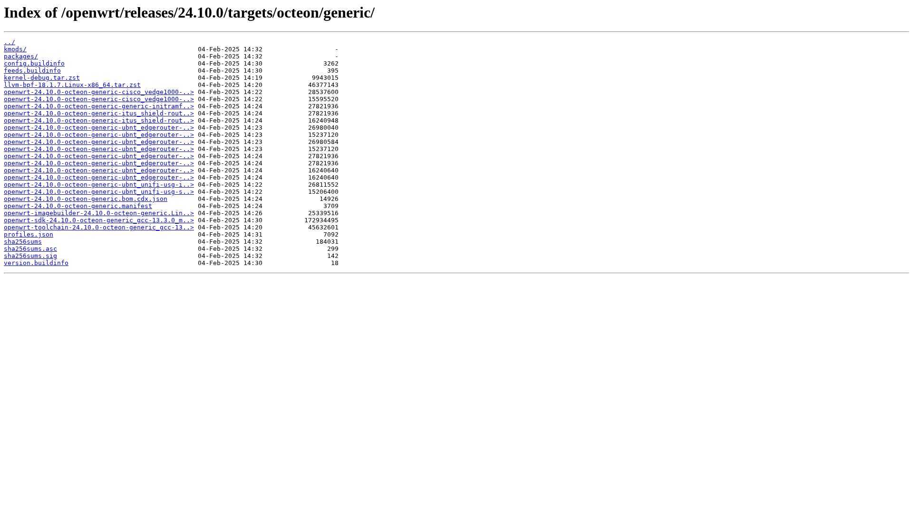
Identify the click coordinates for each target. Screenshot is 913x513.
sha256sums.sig (30, 255)
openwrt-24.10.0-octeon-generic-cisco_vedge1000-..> (99, 91)
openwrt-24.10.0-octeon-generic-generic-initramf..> (99, 106)
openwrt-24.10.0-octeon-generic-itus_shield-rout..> (99, 113)
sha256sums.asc (30, 248)
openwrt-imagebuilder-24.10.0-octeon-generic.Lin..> (99, 213)
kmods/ (15, 49)
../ (9, 42)
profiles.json (28, 234)
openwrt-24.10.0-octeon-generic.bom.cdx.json (85, 198)
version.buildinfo (36, 262)
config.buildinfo (34, 63)
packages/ (21, 56)
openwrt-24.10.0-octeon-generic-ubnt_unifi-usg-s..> (99, 191)
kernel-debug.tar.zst (42, 77)
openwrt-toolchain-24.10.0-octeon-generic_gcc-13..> (99, 227)
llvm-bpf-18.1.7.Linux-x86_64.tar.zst (72, 84)
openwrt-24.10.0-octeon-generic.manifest (78, 205)
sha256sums (23, 241)
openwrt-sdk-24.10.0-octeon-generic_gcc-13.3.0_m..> (99, 220)
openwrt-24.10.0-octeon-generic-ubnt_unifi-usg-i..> (99, 184)
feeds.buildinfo (32, 70)
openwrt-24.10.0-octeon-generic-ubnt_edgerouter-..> (99, 127)
